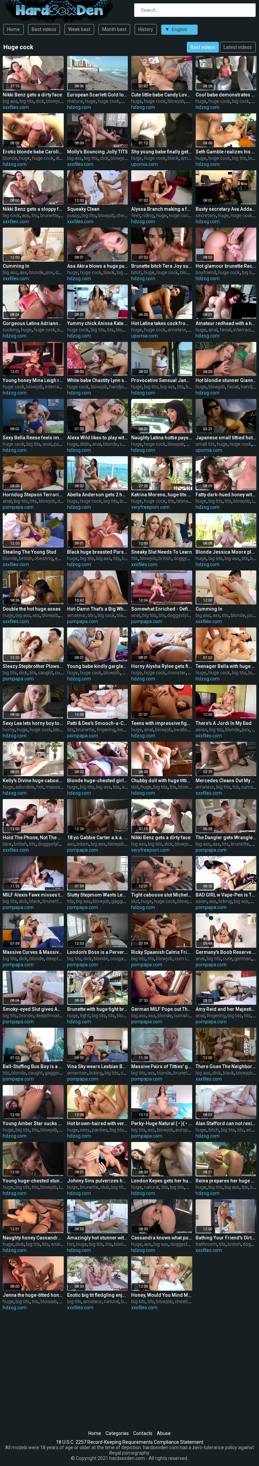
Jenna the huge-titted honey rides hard (33, 1295)
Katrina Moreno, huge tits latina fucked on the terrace (161, 494)
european (185, 1130)
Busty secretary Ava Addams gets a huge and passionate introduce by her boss (226, 209)
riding (148, 215)
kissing (124, 729)
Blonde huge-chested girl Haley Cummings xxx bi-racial (97, 780)
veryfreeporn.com (150, 507)
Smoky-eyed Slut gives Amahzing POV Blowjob (33, 1009)
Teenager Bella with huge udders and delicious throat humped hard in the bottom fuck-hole (226, 666)
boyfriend (206, 272)
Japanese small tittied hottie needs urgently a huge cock (226, 437)
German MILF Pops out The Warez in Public (161, 1009)
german (242, 958)
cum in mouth (189, 958)
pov (49, 272)
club (104, 1187)
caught (45, 672)
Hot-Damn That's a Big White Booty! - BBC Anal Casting (97, 609)
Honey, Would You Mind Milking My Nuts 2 (161, 1295)
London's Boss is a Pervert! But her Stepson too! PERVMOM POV (97, 952)
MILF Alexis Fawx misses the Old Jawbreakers (33, 895)
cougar (117, 958)
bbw (7, 844)
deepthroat (58, 958)
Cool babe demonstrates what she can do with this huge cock (226, 94)
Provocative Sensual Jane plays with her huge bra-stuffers (161, 380)
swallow (182, 729)
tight (85, 1015)
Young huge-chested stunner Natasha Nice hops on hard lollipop (33, 1180)
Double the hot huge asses (32, 609)
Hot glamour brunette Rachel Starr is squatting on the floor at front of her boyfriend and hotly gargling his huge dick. (226, 266)
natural (151, 1187)
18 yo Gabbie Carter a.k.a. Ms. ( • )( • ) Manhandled (97, 837)
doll (135, 787)
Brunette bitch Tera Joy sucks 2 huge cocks (161, 266)
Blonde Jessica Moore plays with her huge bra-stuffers (226, 552)
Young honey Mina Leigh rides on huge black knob (33, 380)
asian (201, 729)
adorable (25, 787)
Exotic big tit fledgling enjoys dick (97, 1295)
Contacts (142, 1433)
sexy (85, 1130)
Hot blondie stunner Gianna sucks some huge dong (226, 380)
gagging (119, 901)
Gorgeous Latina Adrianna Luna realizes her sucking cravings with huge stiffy (33, 323)
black (173, 158)
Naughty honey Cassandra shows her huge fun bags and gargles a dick (33, 1237)
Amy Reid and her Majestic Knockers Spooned (226, 1009)
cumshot (183, 1015)
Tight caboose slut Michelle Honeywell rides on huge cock (161, 895)
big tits (27, 101)
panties (100, 1130)
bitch (136, 272)
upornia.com (144, 164)
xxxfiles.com (16, 107)
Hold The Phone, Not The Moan (33, 837)
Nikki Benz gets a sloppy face (33, 209)
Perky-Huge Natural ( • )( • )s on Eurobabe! (161, 1123)
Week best (79, 29)
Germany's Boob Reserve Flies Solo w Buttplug (226, 952)
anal (213, 329)
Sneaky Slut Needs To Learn (161, 552)
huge (90, 101)
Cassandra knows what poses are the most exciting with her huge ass (161, 1237)
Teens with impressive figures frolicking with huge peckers (161, 723)
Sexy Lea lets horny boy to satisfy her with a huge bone (33, 723)
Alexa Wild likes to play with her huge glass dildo (97, 437)
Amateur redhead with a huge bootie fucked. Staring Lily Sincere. (226, 323)
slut (135, 901)
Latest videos (238, 47)
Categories (117, 1433)
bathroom (206, 1244)
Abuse (164, 1433)
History (145, 29)
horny (9, 729)
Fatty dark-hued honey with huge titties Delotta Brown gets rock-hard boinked (226, 494)
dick (40, 101)
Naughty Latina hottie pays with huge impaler (161, 437)
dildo (85, 444)
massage (55, 787)
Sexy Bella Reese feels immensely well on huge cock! (33, 437)
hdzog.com (79, 107)
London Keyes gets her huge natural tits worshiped (161, 1180)
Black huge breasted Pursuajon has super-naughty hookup (97, 552)
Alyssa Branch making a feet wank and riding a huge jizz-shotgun (161, 209)
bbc (91, 615)
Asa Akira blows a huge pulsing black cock (97, 266)
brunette (49, 215)
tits (34, 215)
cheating (125, 215)
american (77, 1073)
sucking (11, 329)
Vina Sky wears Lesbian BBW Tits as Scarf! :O (97, 1066)
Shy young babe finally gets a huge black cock (161, 151)
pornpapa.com (18, 507)
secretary (206, 215)
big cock (240, 101)
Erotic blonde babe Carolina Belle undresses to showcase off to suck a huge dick (33, 151)
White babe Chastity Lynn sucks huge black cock (97, 380)
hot (40, 787)
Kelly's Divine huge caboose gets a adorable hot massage (33, 780)
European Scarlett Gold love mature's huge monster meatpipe (97, 94)
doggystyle (185, 558)
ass (25, 215)
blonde (10, 158)
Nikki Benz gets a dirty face (32, 94)
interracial (244, 329)
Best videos (44, 29)
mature (75, 101)
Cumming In (16, 266)
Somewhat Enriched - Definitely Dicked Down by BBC (161, 609)
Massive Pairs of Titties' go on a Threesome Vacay (161, 1066)
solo (124, 444)
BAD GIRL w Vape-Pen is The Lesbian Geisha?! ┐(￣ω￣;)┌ (226, 895)
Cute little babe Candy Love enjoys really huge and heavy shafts (161, 94)
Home (13, 29)
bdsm (83, 844)
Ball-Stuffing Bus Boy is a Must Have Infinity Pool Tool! (33, 1066)
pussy (73, 215)
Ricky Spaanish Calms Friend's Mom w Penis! (161, 952)
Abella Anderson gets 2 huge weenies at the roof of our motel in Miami (97, 494)
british (25, 558)
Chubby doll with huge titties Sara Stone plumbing (161, 780)
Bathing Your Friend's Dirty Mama (226, 1237)
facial (225, 329)
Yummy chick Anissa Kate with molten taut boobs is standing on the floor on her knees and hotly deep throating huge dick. (97, 323)
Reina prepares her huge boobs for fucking (226, 1180)
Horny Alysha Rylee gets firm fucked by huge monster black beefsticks (161, 666)
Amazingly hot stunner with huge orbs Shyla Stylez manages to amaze (97, 1237)
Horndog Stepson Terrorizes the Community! (33, 494)
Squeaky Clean (83, 209)
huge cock (108, 101)
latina (182, 501)
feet (135, 215)
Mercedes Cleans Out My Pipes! (226, 780)
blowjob (54, 101)
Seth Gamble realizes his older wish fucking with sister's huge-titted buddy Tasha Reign (226, 151)
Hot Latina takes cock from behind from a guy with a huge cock (161, 323)
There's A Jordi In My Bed (224, 723)
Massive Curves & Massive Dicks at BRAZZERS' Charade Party (33, 952)
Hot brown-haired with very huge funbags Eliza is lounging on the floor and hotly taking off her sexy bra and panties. (97, 1123)
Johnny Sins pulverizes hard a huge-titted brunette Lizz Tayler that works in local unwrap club (97, 1180)
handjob (117, 386)
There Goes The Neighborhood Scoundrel (226, 1066)
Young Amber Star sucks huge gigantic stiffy (33, 1123)
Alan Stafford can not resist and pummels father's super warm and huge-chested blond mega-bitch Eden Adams (226, 1123)
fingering (105, 729)
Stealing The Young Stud (29, 552)
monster (177, 672)
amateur (190, 158)
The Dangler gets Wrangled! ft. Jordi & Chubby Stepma (226, 837)
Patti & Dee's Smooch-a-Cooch (97, 723)
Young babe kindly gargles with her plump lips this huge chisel (97, 666)
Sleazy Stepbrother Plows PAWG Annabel (33, 666)
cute (227, 958)
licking (225, 901)
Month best (114, 29)
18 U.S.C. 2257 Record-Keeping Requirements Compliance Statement (129, 1442)
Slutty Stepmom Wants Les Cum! (97, 895)
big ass (10, 101)
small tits (205, 444)
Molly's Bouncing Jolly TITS (97, 151)
